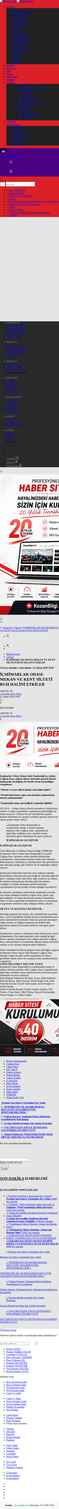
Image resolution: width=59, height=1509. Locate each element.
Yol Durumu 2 (20, 26)
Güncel (17, 627)
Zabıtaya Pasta (15, 210)
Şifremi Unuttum (14, 425)
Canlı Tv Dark (13, 344)
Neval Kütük (25, 116)
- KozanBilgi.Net (21, 1505)
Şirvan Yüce (25, 119)
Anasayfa (7, 627)
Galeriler (11, 458)
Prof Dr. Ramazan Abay (31, 102)
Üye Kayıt (11, 422)
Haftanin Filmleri (21, 15)
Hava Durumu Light (16, 325)
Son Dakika (12, 356)
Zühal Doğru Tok (15, 1097)
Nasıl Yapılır (19, 127)
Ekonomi (10, 68)
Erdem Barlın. (13, 1075)
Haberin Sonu (13, 654)
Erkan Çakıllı (25, 90)
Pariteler (17, 62)
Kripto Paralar (20, 51)
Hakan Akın (25, 93)
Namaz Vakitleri (21, 46)
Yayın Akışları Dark (16, 350)
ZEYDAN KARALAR (20, 196)
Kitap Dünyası (20, 141)
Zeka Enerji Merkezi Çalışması (23, 204)
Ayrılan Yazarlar (21, 107)
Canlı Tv (17, 29)
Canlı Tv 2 (18, 32)
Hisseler (17, 57)
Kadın (9, 74)
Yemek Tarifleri (20, 133)
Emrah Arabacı (13, 1072)
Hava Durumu (20, 18)
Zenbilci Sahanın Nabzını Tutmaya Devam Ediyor (33, 201)
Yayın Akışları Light (16, 347)
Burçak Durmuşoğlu (16, 1061)
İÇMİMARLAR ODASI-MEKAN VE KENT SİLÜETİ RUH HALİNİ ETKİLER (29, 629)
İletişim (10, 433)
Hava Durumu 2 (21, 20)
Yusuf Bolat (25, 105)
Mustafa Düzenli (27, 99)
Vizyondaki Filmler (22, 12)
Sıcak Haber (12, 411)
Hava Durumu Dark (16, 328)
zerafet (11, 198)
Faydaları (17, 130)
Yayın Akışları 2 (21, 37)
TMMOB (11, 1094)
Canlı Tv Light (13, 336)
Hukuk (16, 138)
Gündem (10, 65)
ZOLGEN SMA (16, 190)
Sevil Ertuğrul (13, 1086)
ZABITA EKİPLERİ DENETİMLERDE (29, 212)
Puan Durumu (20, 48)
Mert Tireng (12, 1083)
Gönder (4, 1169)
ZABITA (13, 215)
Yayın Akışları (20, 34)
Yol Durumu (19, 23)
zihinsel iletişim (16, 193)
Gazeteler (11, 121)
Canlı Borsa (18, 43)
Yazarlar (10, 82)
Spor (8, 71)
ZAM (11, 207)
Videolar (10, 79)
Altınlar (16, 60)
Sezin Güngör (13, 1089)
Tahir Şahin (12, 1092)
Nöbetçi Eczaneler (22, 40)
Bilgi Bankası (13, 124)
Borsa (13, 1349)
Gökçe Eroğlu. (13, 1078)
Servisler (10, 6)
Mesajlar (17, 144)
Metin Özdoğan (26, 96)
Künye (16, 9)
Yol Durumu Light (15, 331)
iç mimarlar (11, 1080)
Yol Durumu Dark (15, 334)
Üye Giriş (11, 419)
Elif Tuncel (11, 1069)
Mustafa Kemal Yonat (29, 113)
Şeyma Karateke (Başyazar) (33, 88)
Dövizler (17, 54)
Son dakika (10, 156)
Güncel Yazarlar (20, 85)
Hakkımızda (12, 438)
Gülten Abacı (25, 110)
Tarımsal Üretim (21, 135)
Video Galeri (12, 402)
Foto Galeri (12, 76)
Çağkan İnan (12, 1063)
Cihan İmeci (12, 1066)
